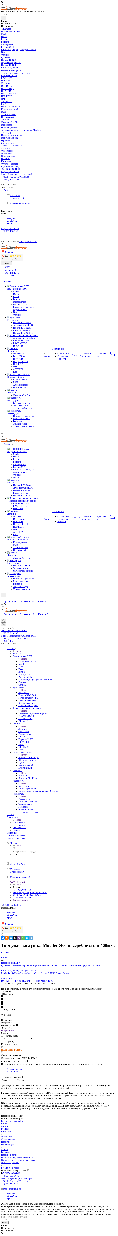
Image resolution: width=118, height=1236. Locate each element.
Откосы (59, 973)
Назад (18, 651)
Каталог (17, 653)
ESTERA (13, 981)
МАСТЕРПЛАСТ (36, 981)
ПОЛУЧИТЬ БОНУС (11, 1050)
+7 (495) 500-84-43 (11, 169)
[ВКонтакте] (3, 938)
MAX (9, 223)
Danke (11, 973)
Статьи (4, 1149)
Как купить (12, 1071)
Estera (17, 973)
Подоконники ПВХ (28, 661)
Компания (6, 1131)
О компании (19, 822)
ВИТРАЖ (23, 981)
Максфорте (23, 786)
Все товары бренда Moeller (14, 1121)
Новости (5, 1142)
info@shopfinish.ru (12, 905)
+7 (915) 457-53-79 (15, 177)
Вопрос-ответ (8, 1152)
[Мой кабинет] (2, 598)
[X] (15, 938)
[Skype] (27, 938)
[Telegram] (31, 938)
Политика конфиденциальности (17, 1157)
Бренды (5, 1129)
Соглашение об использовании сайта (19, 1160)
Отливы (67, 973)
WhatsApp (12, 221)
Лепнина (22, 729)
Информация (7, 1144)
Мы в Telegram (18, 174)
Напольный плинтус (28, 757)
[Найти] (3, 18)
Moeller (4, 973)
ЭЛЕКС (49, 981)
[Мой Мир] (11, 938)
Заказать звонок (20, 900)
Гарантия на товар (10, 1167)
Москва (9, 252)
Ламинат (22, 775)
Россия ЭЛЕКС (48, 973)
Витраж (23, 973)
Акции (4, 1126)
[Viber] (19, 938)
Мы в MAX (14, 630)
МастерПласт (34, 973)
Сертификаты (8, 1139)
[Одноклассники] (7, 938)
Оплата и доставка (10, 1162)
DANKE (5, 981)
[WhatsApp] (23, 938)
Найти (4, 1223)
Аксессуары (24, 799)
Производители (9, 1155)
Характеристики (15, 1069)
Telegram (11, 218)
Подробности (7, 1030)
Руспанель (23, 692)
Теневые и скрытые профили (32, 713)
